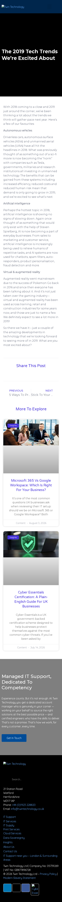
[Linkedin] (7, 888)
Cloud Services (12, 833)
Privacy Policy (48, 874)
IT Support (9, 817)
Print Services (11, 829)
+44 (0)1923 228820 (24, 805)
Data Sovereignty (14, 837)
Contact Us (10, 851)
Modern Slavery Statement (19, 878)
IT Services (9, 821)
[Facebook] (25, 888)
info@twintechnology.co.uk (27, 809)
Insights (8, 842)
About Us (8, 846)
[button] (49, 6)
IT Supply (8, 825)
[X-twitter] (16, 888)
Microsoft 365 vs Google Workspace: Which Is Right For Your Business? (31, 485)
